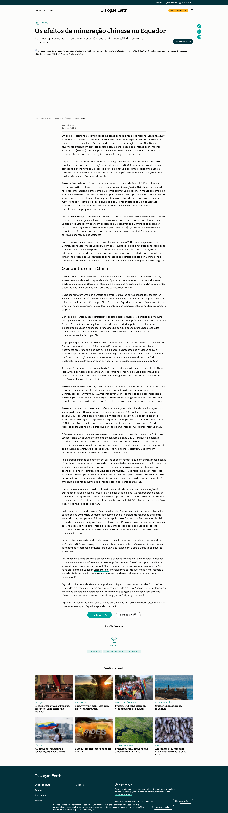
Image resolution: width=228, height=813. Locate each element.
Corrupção (95, 651)
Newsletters (177, 10)
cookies (71, 809)
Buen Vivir (134, 390)
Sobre (174, 3)
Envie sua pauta (42, 784)
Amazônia (81, 702)
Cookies (80, 784)
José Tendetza (117, 529)
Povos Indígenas (129, 651)
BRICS (78, 745)
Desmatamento (124, 745)
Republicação (163, 3)
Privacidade (40, 795)
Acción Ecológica (88, 544)
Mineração (110, 651)
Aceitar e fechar (163, 807)
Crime (158, 745)
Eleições (40, 702)
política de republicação (156, 789)
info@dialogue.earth (123, 794)
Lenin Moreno (101, 569)
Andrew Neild (79, 118)
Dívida (39, 745)
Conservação (163, 702)
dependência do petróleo (85, 335)
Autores (38, 790)
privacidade (61, 809)
